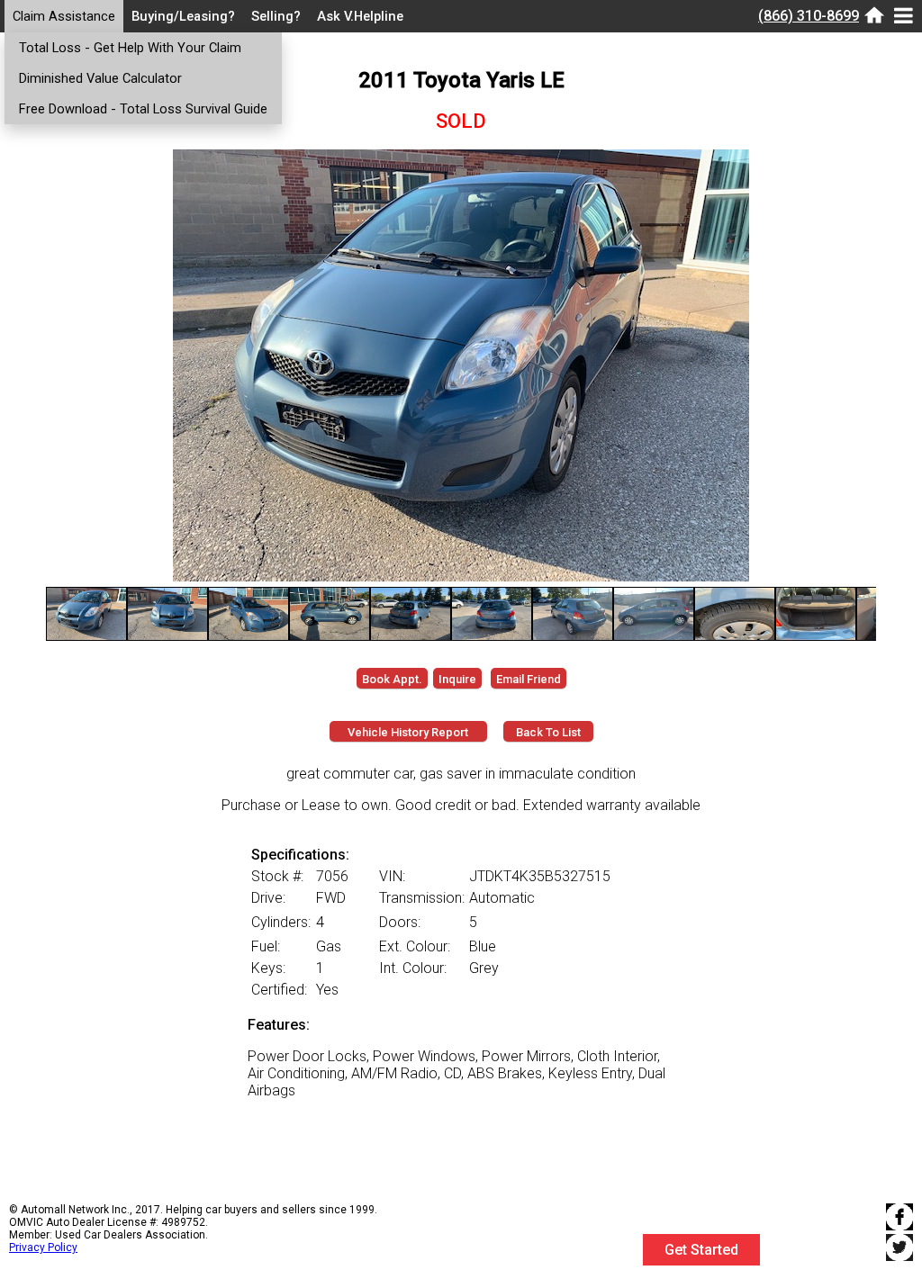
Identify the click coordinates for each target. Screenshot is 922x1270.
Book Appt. (392, 679)
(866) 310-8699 (808, 15)
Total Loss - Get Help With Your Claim (130, 48)
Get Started (701, 1249)
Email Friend (528, 679)
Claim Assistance (64, 16)
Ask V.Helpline (360, 16)
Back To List (548, 732)
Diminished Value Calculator (100, 78)
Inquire (457, 679)
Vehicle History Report (408, 732)
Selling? (276, 16)
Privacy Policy (43, 1247)
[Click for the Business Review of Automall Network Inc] (838, 1261)
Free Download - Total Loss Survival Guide (143, 109)
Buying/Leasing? (183, 16)
